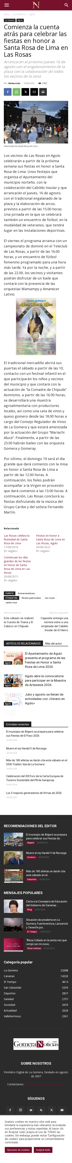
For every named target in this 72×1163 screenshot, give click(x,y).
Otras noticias (34, 948)
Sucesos (31, 857)
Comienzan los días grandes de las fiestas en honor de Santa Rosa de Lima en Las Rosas (17, 565)
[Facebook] (8, 92)
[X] (25, 92)
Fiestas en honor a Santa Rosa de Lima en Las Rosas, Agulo (50, 539)
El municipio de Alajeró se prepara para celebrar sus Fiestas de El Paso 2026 (35, 733)
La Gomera (19, 14)
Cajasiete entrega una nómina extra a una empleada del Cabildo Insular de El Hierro (54, 624)
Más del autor (53, 643)
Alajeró (30, 842)
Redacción (14, 83)
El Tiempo (32, 931)
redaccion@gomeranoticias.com (45, 1084)
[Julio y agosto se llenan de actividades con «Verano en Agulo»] (13, 698)
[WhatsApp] (16, 92)
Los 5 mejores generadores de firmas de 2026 (34, 793)
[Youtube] (62, 1110)
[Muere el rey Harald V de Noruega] (13, 857)
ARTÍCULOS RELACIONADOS (23, 643)
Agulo (32, 14)
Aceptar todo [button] (43, 1150)
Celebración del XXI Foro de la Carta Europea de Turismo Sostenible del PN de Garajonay (34, 778)
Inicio (7, 14)
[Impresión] (43, 92)
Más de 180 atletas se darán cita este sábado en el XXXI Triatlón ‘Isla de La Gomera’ (36, 762)
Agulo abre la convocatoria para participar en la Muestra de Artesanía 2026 (45, 680)
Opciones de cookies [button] (18, 1150)
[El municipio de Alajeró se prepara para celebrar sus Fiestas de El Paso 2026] (13, 839)
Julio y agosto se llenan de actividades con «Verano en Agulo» (45, 698)
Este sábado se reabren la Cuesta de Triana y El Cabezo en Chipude (19, 622)
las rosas (50, 597)
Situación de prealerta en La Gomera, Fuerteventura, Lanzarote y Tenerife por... (47, 923)
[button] (6, 5)
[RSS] (41, 1110)
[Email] (34, 92)
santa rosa (11, 602)
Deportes (31, 879)
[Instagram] (20, 1110)
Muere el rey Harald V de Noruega (26, 748)
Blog (29, 909)
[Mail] (31, 1110)
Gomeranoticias (26, 593)
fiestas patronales (31, 597)
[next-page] (12, 713)
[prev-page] (6, 713)
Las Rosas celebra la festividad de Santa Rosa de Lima (16, 539)
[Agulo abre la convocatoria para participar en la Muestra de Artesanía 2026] (13, 680)
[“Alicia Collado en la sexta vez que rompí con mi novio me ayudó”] (13, 945)
